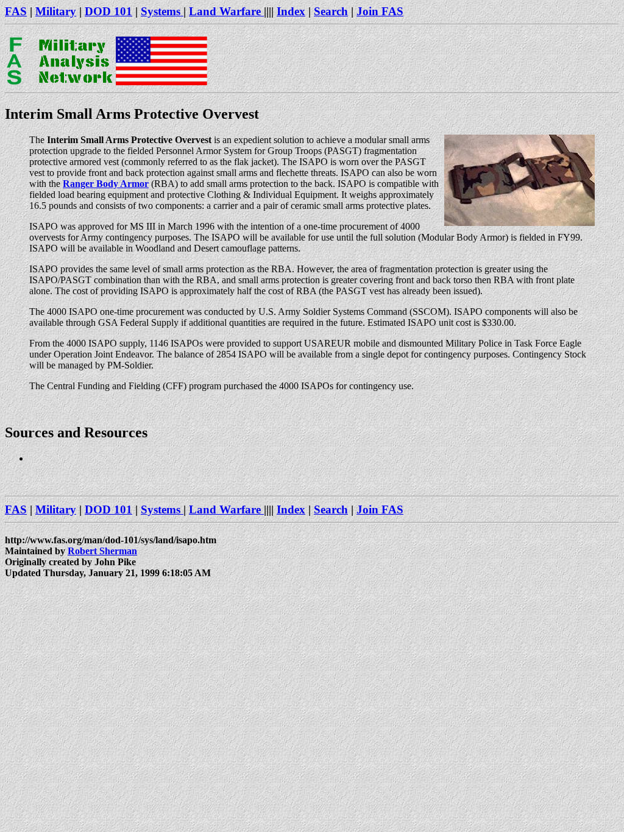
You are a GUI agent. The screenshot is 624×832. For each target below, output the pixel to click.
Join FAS (379, 11)
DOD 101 (108, 11)
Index (291, 11)
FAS (16, 11)
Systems (162, 11)
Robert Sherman (102, 551)
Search (331, 11)
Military (55, 11)
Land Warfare (226, 11)
